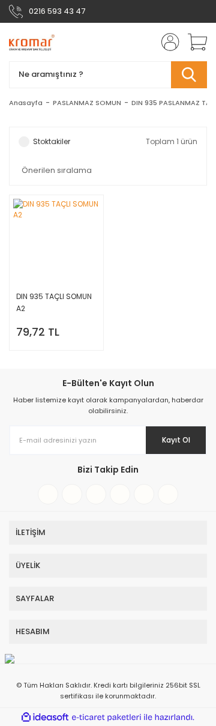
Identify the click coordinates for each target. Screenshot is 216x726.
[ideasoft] (45, 717)
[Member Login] (166, 42)
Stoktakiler (51, 141)
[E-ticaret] (106, 717)
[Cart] (193, 42)
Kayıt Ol (176, 440)
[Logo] (32, 42)
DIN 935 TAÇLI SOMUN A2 (54, 302)
